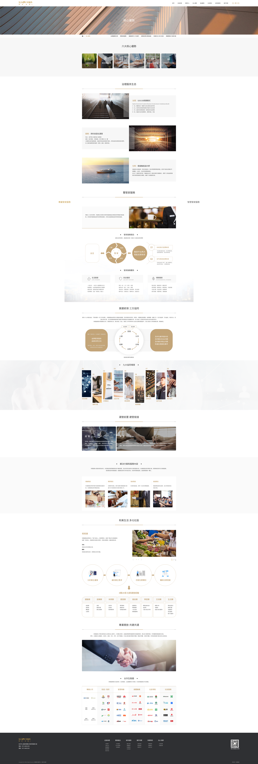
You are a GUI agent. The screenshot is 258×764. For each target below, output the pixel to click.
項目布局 (107, 750)
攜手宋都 (226, 3)
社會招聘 (161, 743)
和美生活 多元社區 (159, 36)
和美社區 (150, 747)
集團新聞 (150, 743)
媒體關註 (129, 745)
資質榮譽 (107, 749)
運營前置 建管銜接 (146, 36)
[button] (133, 559)
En (238, 3)
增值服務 (118, 747)
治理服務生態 (114, 36)
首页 (173, 3)
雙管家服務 (123, 36)
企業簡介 (107, 743)
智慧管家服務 (193, 202)
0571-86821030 (25, 746)
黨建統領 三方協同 (134, 36)
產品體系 (202, 3)
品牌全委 (139, 743)
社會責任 (210, 3)
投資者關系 (218, 3)
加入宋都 (161, 740)
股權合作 (139, 747)
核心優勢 (195, 3)
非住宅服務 (118, 745)
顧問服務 (139, 745)
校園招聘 (161, 745)
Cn (233, 3)
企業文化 (107, 745)
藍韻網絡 (237, 762)
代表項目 (129, 749)
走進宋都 (180, 3)
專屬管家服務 (64, 202)
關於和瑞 (129, 743)
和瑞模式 (129, 747)
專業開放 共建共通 (171, 36)
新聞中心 (187, 3)
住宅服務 (118, 743)
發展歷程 (107, 747)
